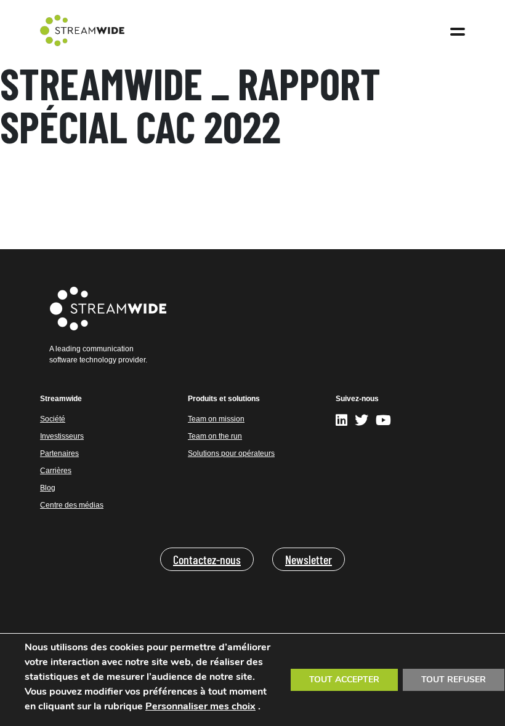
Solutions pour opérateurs (231, 453)
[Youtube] (383, 422)
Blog (47, 488)
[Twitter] (361, 422)
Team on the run (215, 436)
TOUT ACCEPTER (344, 679)
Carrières (55, 470)
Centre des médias (71, 505)
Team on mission (216, 419)
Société (52, 419)
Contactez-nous (207, 559)
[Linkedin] (343, 422)
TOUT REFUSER (453, 679)
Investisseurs (62, 436)
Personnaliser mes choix (200, 706)
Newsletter (308, 559)
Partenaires (59, 453)
